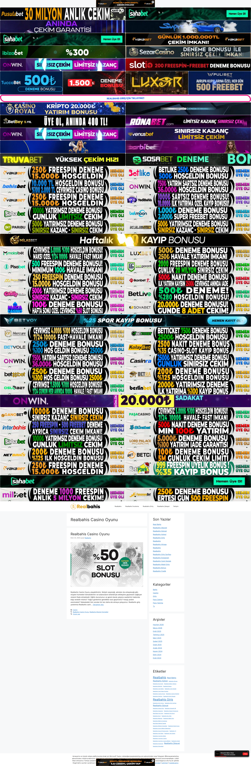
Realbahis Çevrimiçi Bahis (159, 736)
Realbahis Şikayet (163, 506)
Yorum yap (76, 614)
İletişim (175, 506)
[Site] (62, 172)
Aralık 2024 (157, 648)
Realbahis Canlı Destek (162, 561)
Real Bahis (157, 524)
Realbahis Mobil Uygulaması (160, 721)
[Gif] (125, 240)
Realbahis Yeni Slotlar (169, 733)
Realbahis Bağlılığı (157, 686)
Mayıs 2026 (157, 628)
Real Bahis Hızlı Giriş (158, 713)
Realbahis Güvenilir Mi (170, 708)
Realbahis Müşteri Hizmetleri (99, 612)
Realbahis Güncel (160, 531)
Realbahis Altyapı (160, 544)
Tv (154, 606)
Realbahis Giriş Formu (158, 703)
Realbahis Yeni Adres (158, 733)
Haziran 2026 (158, 625)
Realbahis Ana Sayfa (158, 683)
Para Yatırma (158, 603)
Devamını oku (98, 605)
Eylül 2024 (157, 658)
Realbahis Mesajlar (157, 718)
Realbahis (118, 506)
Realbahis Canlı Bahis (158, 688)
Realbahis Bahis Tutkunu (170, 683)
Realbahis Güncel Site (158, 708)
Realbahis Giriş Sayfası (162, 554)
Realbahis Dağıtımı (157, 696)
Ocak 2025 (157, 645)
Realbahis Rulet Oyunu (173, 726)
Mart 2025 (157, 638)
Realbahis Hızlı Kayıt (169, 713)
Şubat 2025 (157, 641)
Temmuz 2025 (158, 635)
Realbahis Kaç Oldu (166, 716)
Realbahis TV (173, 731)
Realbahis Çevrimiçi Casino (160, 738)
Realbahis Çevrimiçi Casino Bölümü (162, 741)
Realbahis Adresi (159, 534)
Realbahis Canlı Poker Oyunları (160, 691)
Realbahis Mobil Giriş (161, 564)
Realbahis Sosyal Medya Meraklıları (162, 728)
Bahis (155, 590)
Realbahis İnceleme (132, 506)
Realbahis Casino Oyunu (90, 534)
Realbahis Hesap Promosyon (171, 711)
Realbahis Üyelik (159, 571)
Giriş (155, 596)
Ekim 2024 (157, 655)
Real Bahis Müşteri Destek (159, 723)
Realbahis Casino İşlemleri (172, 693)
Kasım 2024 (157, 651)
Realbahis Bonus (159, 568)
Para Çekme (158, 600)
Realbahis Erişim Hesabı (169, 696)
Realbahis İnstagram (161, 558)
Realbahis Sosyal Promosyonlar (161, 731)
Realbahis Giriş (148, 506)
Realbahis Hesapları (158, 711)
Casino (75, 610)
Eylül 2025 (157, 631)
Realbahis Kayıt (157, 716)
